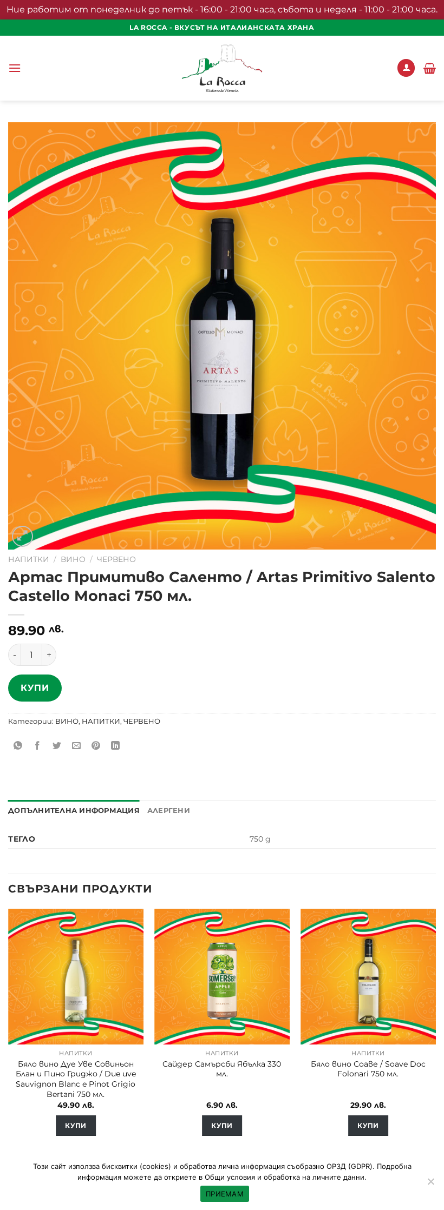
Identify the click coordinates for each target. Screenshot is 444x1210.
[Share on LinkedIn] (116, 746)
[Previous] (9, 1032)
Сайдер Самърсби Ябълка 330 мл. (221, 1069)
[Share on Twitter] (57, 746)
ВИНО (73, 559)
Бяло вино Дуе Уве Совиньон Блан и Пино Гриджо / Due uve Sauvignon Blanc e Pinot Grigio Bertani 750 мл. (76, 1079)
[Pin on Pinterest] (96, 746)
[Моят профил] (406, 68)
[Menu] (14, 68)
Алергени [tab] (168, 810)
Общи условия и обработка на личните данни (284, 1177)
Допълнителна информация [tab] (74, 810)
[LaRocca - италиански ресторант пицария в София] (222, 68)
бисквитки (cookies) (136, 1166)
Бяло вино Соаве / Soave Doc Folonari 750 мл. (368, 1069)
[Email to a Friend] (77, 746)
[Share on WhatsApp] (18, 746)
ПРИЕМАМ (225, 1193)
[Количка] (429, 68)
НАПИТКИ (28, 559)
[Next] (435, 1032)
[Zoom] (22, 536)
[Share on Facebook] (38, 746)
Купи (35, 688)
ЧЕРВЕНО (116, 559)
